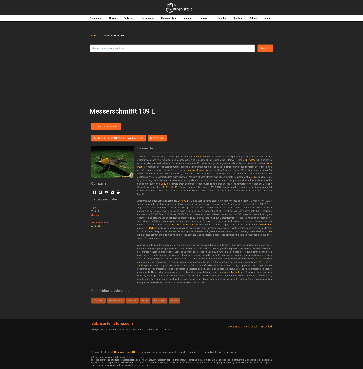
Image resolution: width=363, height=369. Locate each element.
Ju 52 (163, 183)
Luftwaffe (250, 160)
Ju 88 (140, 265)
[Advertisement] (181, 80)
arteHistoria (116, 352)
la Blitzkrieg (151, 228)
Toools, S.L (129, 352)
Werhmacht (266, 224)
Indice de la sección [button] (106, 126)
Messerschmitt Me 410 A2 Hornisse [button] (120, 138)
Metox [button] (154, 138)
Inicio (94, 35)
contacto (167, 329)
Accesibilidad (233, 326)
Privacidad (266, 326)
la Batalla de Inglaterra (181, 224)
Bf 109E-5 (183, 200)
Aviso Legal (250, 326)
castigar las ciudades (233, 272)
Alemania (95, 226)
